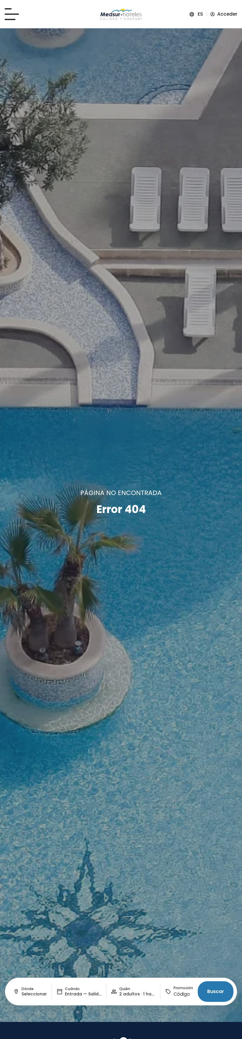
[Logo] (121, 14)
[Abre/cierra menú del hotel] (12, 14)
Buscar (215, 991)
